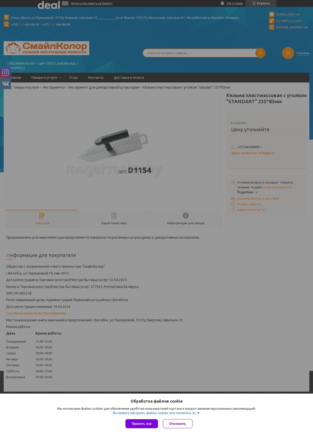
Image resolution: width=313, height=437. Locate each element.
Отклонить (177, 424)
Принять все (142, 424)
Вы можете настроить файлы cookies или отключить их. (155, 413)
